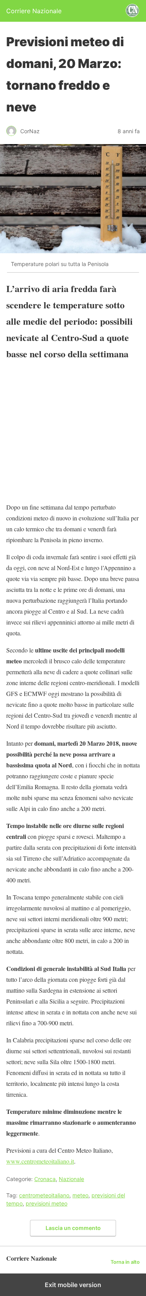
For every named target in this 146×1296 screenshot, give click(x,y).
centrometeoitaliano (44, 1195)
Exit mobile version (73, 1285)
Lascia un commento (73, 1228)
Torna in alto (125, 1262)
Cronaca (45, 1179)
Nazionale (71, 1179)
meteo (80, 1195)
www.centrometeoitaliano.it (40, 1161)
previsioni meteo (46, 1203)
